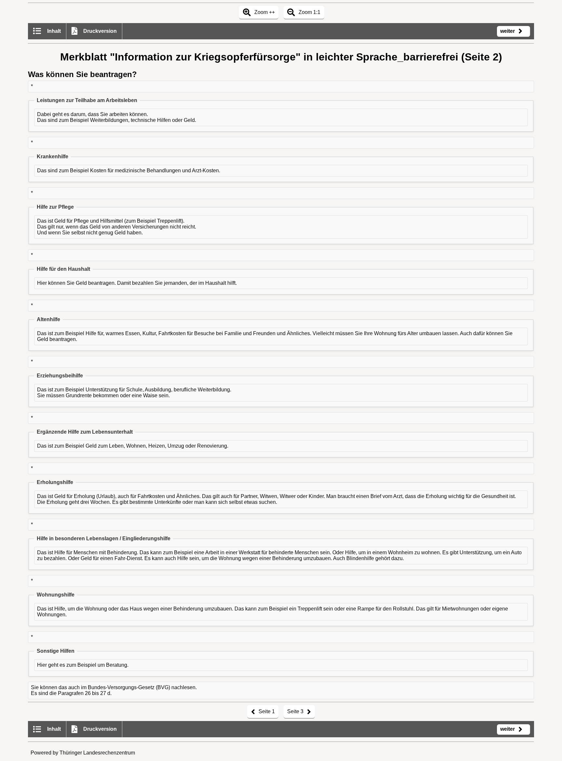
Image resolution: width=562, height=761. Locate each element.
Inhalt (53, 31)
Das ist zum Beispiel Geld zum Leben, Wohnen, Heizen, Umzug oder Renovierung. (132, 446)
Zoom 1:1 (308, 12)
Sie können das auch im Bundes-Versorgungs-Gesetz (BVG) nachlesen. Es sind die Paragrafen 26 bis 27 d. (114, 690)
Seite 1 (266, 711)
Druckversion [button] (99, 31)
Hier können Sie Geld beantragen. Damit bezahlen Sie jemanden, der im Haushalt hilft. (137, 283)
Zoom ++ (264, 12)
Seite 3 (296, 711)
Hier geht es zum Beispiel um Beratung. (82, 665)
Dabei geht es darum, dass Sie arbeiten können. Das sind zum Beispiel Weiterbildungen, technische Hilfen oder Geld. (116, 117)
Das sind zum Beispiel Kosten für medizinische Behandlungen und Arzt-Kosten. (128, 170)
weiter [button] (508, 31)
